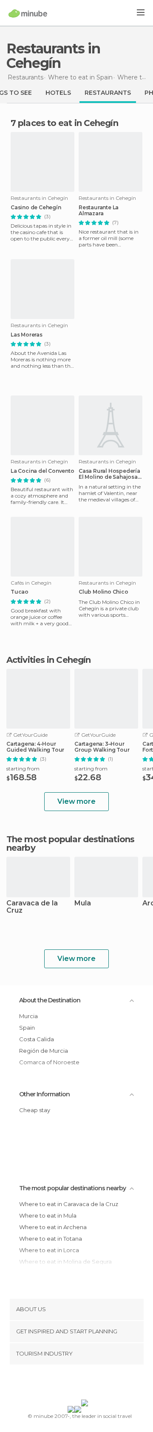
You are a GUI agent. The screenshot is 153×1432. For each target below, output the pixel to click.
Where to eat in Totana (50, 1238)
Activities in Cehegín (48, 660)
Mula (82, 903)
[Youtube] (96, 1383)
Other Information (44, 1094)
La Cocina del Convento (42, 471)
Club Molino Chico (103, 592)
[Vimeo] (85, 1383)
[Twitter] (74, 1383)
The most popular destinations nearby (70, 843)
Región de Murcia (43, 1050)
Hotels (58, 93)
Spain (27, 1027)
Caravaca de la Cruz (32, 907)
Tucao (19, 592)
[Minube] (27, 13)
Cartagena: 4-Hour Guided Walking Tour (35, 747)
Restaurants (108, 93)
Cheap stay (34, 1110)
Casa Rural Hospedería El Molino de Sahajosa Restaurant (109, 474)
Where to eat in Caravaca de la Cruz (68, 1204)
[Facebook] (63, 1383)
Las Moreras (26, 335)
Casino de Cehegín (36, 208)
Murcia (28, 1016)
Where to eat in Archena (53, 1227)
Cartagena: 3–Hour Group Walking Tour (101, 747)
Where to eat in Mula (47, 1215)
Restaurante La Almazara (99, 211)
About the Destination (49, 1000)
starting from (23, 768)
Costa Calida (36, 1039)
